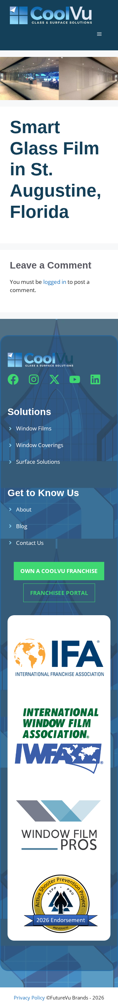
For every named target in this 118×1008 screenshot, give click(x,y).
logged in (54, 282)
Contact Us (30, 543)
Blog (21, 526)
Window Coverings (39, 445)
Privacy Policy (29, 997)
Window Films (33, 428)
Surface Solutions (38, 461)
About (23, 509)
